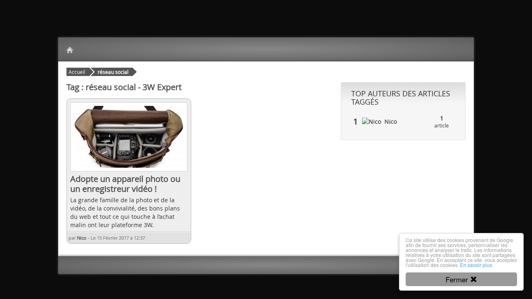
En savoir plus (476, 264)
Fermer (458, 279)
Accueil (77, 72)
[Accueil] (69, 49)
